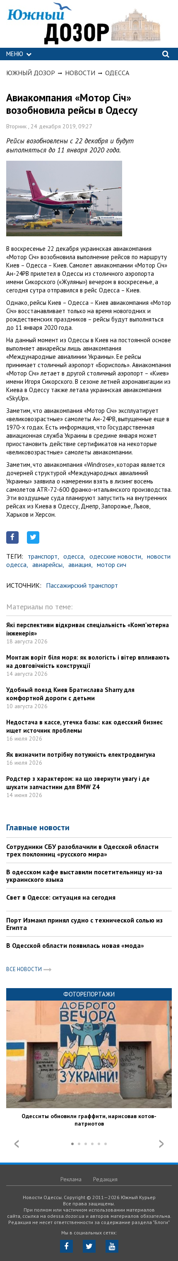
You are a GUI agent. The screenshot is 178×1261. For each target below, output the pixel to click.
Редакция (105, 1179)
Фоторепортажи (89, 994)
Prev (16, 1144)
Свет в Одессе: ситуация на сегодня (60, 897)
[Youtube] (112, 1246)
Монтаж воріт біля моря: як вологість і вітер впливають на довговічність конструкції (88, 661)
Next (161, 1144)
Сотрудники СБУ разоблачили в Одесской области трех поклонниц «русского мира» (82, 850)
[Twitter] (89, 1246)
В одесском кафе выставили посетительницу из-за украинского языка (84, 875)
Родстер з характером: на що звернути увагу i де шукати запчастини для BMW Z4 (77, 783)
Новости (80, 73)
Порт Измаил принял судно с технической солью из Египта (84, 924)
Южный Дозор (30, 73)
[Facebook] (66, 1246)
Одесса (117, 73)
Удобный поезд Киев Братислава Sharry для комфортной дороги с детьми (70, 694)
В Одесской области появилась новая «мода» (75, 945)
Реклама (71, 1179)
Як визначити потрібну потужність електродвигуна (80, 754)
